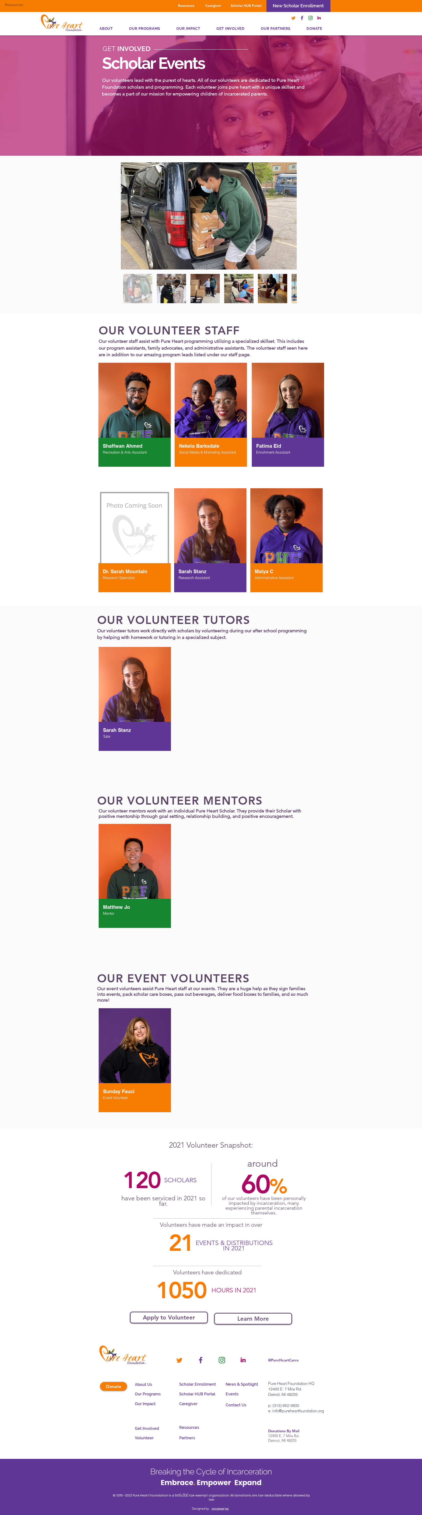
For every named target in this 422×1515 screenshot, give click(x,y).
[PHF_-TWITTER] (293, 18)
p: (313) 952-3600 (283, 1405)
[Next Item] (288, 216)
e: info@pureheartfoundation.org (296, 1410)
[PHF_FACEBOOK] (302, 18)
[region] (135, 415)
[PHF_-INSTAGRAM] (310, 18)
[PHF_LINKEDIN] (319, 18)
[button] (275, 28)
